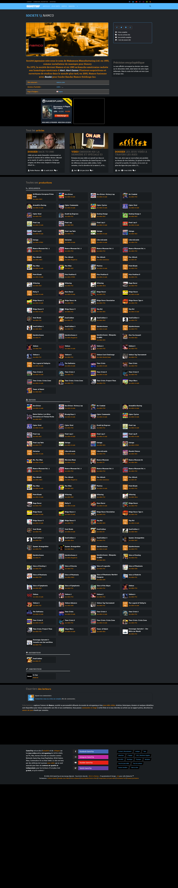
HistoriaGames (75, 778)
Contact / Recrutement (124, 751)
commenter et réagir (89, 708)
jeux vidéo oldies (109, 705)
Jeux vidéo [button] (55, 6)
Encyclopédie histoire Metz (88, 778)
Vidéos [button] (64, 6)
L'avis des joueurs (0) (124, 40)
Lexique (137, 751)
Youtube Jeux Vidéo (63, 778)
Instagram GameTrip (87, 757)
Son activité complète (124, 37)
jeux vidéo (51, 763)
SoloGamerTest (121, 778)
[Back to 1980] (45, 141)
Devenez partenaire (133, 778)
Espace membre (122, 767)
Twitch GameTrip (85, 768)
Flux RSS (120, 759)
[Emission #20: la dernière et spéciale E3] (89, 141)
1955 (58, 87)
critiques (57, 751)
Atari (62, 70)
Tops (144, 751)
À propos (138, 759)
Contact (29, 2)
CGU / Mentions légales (143, 755)
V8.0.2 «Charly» (94, 776)
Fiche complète (122, 32)
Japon (61, 92)
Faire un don (134, 767)
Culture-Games (52, 778)
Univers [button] (72, 6)
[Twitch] (140, 2)
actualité (46, 751)
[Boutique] (133, 2)
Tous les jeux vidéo (123, 763)
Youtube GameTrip (86, 763)
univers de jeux (27, 710)
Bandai (48, 76)
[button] (77, 6)
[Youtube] (136, 2)
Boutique (129, 759)
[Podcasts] (147, 2)
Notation (147, 759)
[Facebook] (129, 2)
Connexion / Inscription (40, 2)
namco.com (61, 82)
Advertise (53, 2)
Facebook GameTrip (87, 751)
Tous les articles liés (124, 35)
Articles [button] (46, 6)
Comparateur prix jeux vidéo (106, 778)
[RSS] (150, 2)
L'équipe (130, 755)
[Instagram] (143, 2)
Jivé (118, 776)
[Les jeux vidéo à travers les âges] (132, 141)
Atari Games (72, 70)
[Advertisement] (121, 111)
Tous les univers (137, 763)
